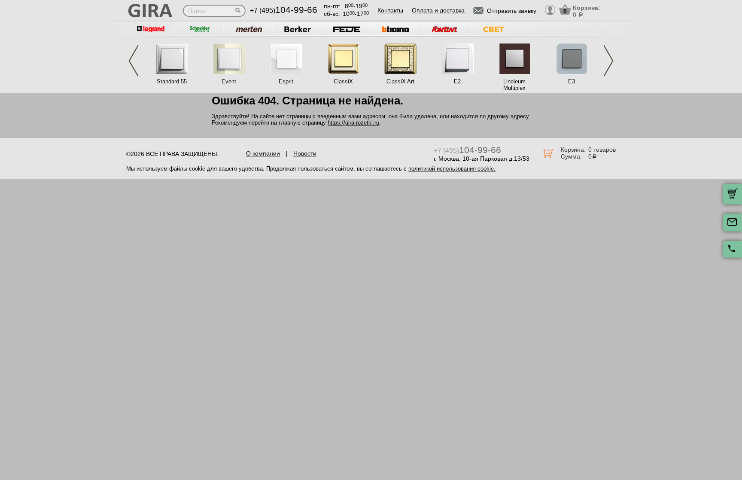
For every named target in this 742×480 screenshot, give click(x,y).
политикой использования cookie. (452, 168)
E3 (571, 81)
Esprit (286, 81)
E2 (457, 81)
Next (608, 60)
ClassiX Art (400, 81)
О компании (263, 153)
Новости (304, 153)
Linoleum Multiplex (514, 84)
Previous (133, 60)
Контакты (390, 10)
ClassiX (343, 81)
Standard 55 (172, 81)
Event (229, 81)
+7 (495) (283, 10)
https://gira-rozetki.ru (353, 122)
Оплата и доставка (438, 10)
